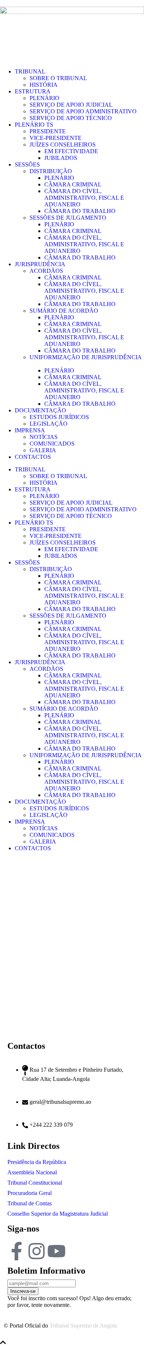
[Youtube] (56, 1251)
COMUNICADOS (52, 443)
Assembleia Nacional (32, 1172)
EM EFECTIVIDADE (71, 151)
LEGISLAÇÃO (49, 423)
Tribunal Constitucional (34, 1183)
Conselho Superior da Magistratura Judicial (57, 1214)
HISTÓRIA (44, 85)
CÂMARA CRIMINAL (73, 184)
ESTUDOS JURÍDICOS (59, 417)
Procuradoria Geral (29, 1193)
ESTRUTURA (33, 91)
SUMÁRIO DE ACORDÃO (64, 311)
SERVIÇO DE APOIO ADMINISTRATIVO (83, 111)
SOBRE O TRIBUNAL (58, 78)
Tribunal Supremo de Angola (83, 1325)
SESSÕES (27, 164)
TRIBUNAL (30, 71)
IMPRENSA (30, 430)
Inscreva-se (22, 1291)
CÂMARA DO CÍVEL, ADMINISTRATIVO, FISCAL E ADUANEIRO (84, 197)
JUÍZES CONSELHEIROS (63, 144)
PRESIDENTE (48, 131)
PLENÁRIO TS (34, 124)
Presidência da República (36, 1162)
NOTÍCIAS (44, 437)
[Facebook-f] (16, 1251)
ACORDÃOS (46, 271)
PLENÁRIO (44, 98)
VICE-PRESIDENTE (56, 138)
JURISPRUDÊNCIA (40, 264)
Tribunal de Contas (29, 1203)
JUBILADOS (60, 158)
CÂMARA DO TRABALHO (80, 211)
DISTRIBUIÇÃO (51, 171)
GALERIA (43, 450)
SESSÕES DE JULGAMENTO (68, 217)
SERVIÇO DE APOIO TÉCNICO (71, 118)
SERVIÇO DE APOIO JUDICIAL (71, 105)
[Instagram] (36, 1251)
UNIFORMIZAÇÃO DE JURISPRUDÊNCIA (86, 755)
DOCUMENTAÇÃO (40, 410)
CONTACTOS (33, 457)
